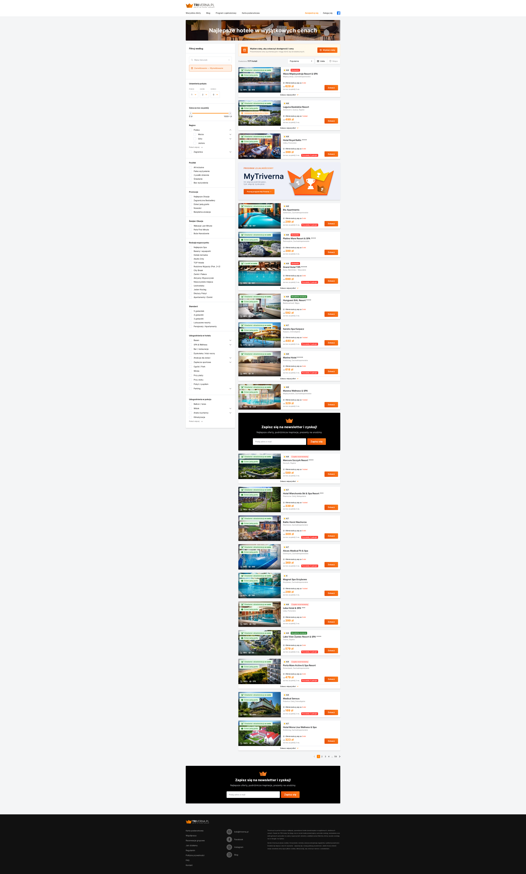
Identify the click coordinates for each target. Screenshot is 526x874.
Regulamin (190, 850)
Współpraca (191, 835)
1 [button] (191, 94)
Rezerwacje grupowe (195, 840)
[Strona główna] (203, 5)
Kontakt (189, 865)
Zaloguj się (327, 13)
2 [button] (202, 94)
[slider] (190, 113)
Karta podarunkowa (251, 13)
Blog (208, 13)
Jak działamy (192, 845)
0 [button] (213, 94)
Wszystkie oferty (193, 13)
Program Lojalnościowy (226, 13)
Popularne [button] (294, 61)
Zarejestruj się (311, 13)
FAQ (187, 860)
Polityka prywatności (195, 855)
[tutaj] (302, 848)
